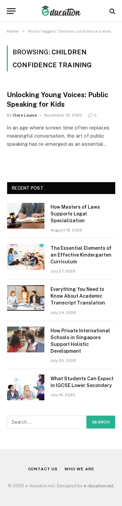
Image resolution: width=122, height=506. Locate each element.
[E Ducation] (61, 11)
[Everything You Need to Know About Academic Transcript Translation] (25, 298)
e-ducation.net (99, 485)
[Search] (111, 11)
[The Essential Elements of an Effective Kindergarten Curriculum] (25, 257)
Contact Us (43, 469)
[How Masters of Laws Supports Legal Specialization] (25, 216)
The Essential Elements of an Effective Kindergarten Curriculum (80, 254)
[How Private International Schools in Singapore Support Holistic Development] (25, 339)
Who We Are (79, 469)
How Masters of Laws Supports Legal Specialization (75, 213)
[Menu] (11, 11)
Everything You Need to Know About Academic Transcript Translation (77, 296)
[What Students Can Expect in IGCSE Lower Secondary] (25, 387)
